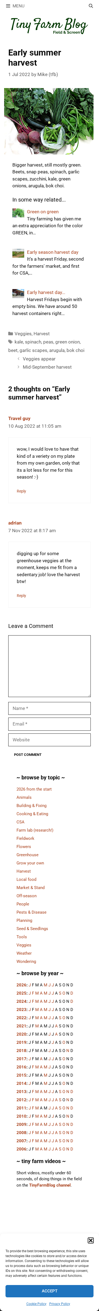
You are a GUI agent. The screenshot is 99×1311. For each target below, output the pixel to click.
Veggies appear (39, 359)
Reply (21, 491)
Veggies (23, 333)
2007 (21, 1140)
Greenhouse (27, 854)
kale (19, 342)
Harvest (42, 333)
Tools (21, 936)
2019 (21, 1042)
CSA (20, 822)
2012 (21, 1099)
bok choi (75, 350)
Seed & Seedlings (32, 928)
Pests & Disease (31, 912)
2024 (21, 1001)
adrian (15, 523)
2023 (21, 1009)
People (22, 904)
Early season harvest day (52, 252)
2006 (21, 1149)
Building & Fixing (31, 805)
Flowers (23, 846)
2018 (21, 1050)
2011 (21, 1108)
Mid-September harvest (47, 367)
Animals (24, 797)
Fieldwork (25, 838)
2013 (21, 1091)
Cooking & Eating (32, 813)
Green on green (43, 211)
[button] (91, 1240)
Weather (24, 953)
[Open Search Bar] (91, 6)
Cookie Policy (36, 1304)
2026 (21, 985)
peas (48, 342)
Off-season (26, 895)
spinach (33, 342)
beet (13, 350)
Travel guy (19, 418)
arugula (57, 350)
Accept (49, 1291)
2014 (21, 1083)
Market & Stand (30, 887)
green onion (67, 342)
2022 (21, 1017)
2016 (21, 1067)
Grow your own (30, 863)
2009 (21, 1124)
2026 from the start (34, 789)
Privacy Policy (59, 1304)
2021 (21, 1026)
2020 (21, 1034)
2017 (21, 1058)
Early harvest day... (46, 292)
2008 (21, 1132)
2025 (21, 993)
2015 (21, 1075)
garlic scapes (33, 350)
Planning (24, 920)
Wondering (26, 961)
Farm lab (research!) (34, 830)
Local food (26, 879)
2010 (21, 1116)
